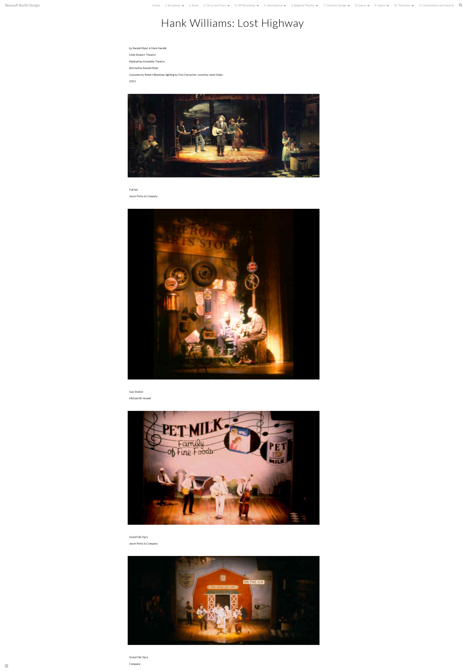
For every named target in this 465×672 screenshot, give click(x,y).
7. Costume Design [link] (334, 5)
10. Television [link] (402, 5)
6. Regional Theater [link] (303, 5)
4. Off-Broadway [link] (245, 5)
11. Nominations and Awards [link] (436, 5)
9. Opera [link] (380, 5)
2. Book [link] (194, 5)
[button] (460, 5)
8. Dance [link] (360, 5)
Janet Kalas (216, 74)
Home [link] (156, 5)
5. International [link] (273, 5)
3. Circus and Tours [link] (214, 5)
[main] (232, 22)
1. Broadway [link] (173, 5)
